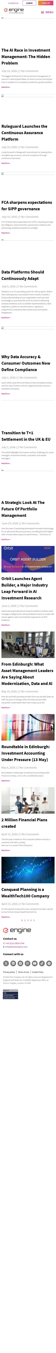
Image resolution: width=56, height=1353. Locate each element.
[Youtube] (35, 963)
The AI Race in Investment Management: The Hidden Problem (25, 56)
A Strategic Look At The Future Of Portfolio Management (23, 509)
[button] (47, 12)
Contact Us (13, 3)
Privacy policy (9, 972)
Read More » (5, 87)
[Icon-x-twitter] (6, 963)
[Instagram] (27, 963)
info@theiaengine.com (16, 946)
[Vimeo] (20, 963)
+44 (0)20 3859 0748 (14, 943)
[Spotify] (49, 963)
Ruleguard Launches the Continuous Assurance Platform (24, 132)
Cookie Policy (37, 972)
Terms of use (23, 972)
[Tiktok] (42, 963)
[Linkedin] (13, 963)
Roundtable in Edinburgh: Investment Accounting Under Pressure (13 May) (25, 753)
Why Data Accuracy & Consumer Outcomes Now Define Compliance (25, 363)
